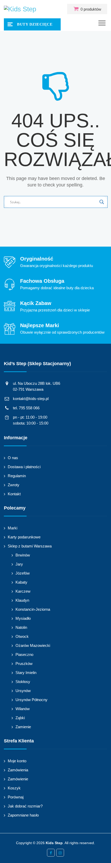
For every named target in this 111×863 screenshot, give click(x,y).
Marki (12, 528)
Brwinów (22, 555)
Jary (19, 564)
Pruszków (24, 663)
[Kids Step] (20, 9)
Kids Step (54, 843)
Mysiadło (23, 618)
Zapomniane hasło (23, 815)
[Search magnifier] (101, 202)
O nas (13, 458)
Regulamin (17, 476)
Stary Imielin (25, 672)
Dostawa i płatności (24, 467)
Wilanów (22, 709)
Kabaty (21, 582)
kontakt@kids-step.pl (31, 398)
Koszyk (14, 788)
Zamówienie (18, 779)
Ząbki (20, 718)
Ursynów (23, 690)
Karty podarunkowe (24, 537)
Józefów (22, 573)
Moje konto (17, 761)
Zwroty (13, 485)
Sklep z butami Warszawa (30, 546)
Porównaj (15, 797)
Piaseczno (24, 654)
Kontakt (14, 494)
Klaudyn (22, 600)
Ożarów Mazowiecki (32, 645)
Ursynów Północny (31, 699)
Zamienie (23, 727)
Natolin (21, 627)
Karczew (22, 591)
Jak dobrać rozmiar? (25, 806)
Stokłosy (22, 681)
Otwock (22, 636)
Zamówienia (18, 770)
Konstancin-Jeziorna (32, 609)
